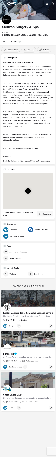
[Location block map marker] (28, 191)
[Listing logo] (6, 19)
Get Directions (45, 214)
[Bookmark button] (51, 367)
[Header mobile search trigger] (53, 3)
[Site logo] (11, 3)
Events (15, 41)
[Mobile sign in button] (47, 3)
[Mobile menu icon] (3, 3)
